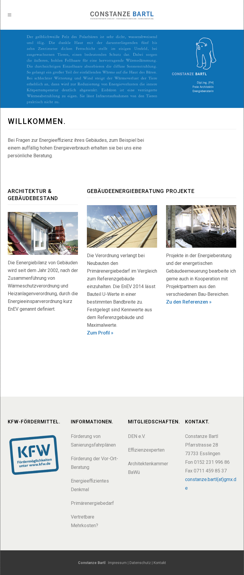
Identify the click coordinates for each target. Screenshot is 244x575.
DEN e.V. (136, 436)
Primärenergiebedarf (92, 503)
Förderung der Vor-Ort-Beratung (94, 463)
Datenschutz (140, 563)
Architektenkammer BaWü (148, 468)
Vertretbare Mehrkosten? (84, 521)
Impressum (117, 563)
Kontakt (159, 563)
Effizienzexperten (146, 450)
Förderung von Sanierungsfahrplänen (93, 440)
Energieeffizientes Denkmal (90, 485)
